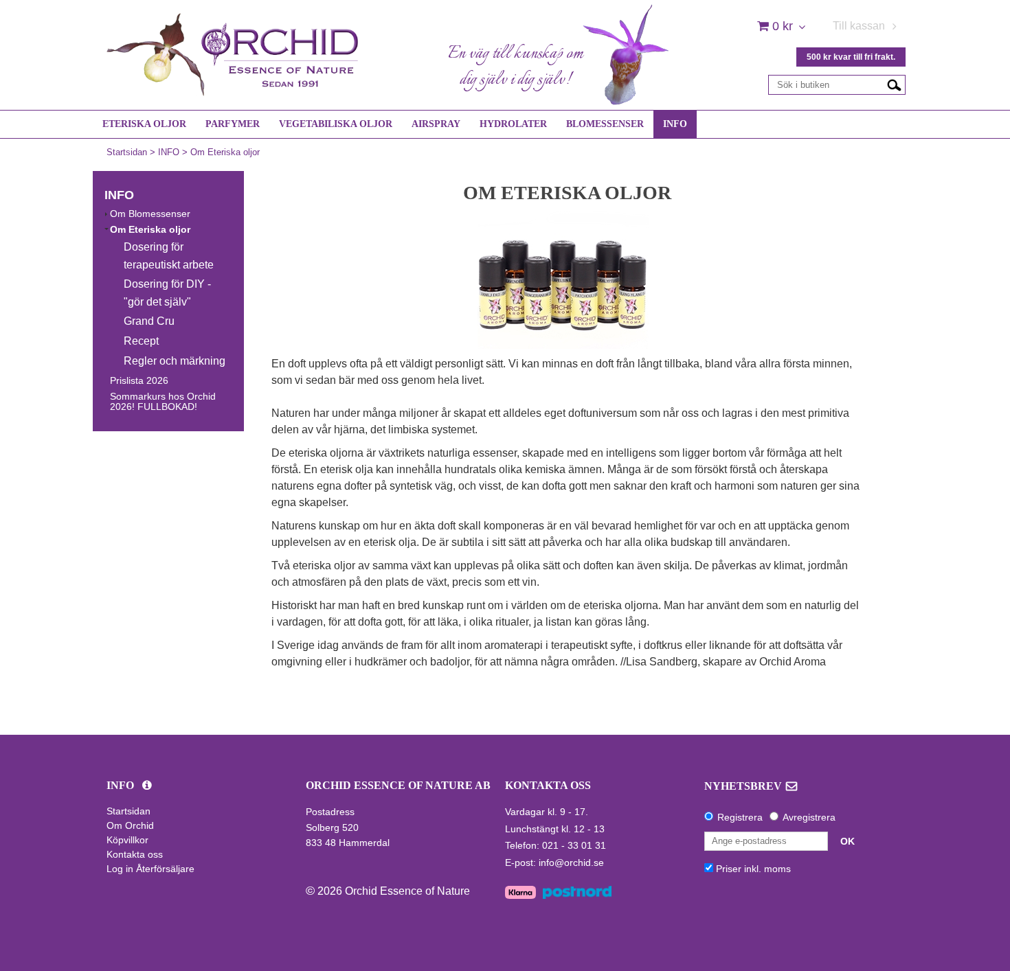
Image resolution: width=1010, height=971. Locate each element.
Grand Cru (149, 321)
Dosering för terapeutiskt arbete (169, 256)
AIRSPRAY (436, 124)
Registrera (740, 817)
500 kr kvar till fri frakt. (851, 57)
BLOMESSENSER (605, 124)
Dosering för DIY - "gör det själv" (167, 293)
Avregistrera (809, 817)
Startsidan (126, 152)
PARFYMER (232, 124)
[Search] (894, 84)
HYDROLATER (513, 124)
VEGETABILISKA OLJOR (335, 124)
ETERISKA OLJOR (144, 124)
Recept (141, 341)
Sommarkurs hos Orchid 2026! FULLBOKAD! (163, 401)
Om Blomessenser (150, 213)
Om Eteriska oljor (225, 152)
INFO (675, 124)
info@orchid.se (571, 862)
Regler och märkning (174, 361)
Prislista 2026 (139, 380)
